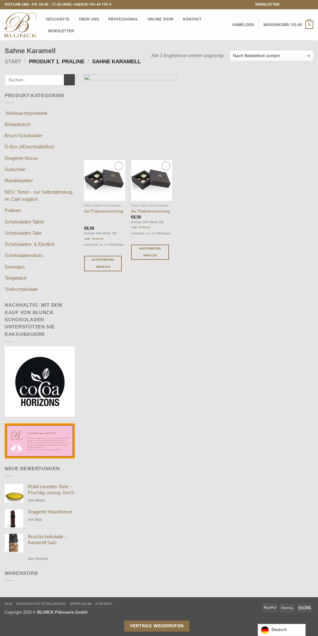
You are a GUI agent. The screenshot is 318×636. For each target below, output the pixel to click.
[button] (243, 24)
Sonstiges (15, 266)
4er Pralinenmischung (103, 211)
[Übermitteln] (69, 79)
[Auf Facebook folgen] (289, 4)
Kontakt (192, 19)
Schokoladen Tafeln (24, 221)
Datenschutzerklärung (41, 604)
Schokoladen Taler (23, 233)
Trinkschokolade (21, 289)
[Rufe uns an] (305, 4)
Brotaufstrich (17, 124)
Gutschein (15, 169)
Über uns (89, 19)
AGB (8, 604)
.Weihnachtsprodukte (26, 113)
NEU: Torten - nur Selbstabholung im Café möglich (38, 196)
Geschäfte (58, 19)
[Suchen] (226, 25)
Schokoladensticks (24, 255)
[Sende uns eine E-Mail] (300, 4)
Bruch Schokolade (23, 135)
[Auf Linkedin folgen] (310, 4)
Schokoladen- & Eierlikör (30, 244)
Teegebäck (16, 278)
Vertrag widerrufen (157, 625)
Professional (123, 19)
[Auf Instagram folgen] (294, 4)
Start (13, 62)
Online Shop (161, 19)
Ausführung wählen (103, 263)
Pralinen (13, 210)
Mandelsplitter (19, 180)
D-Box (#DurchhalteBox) (30, 146)
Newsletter (61, 31)
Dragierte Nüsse (21, 158)
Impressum (81, 604)
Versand (97, 238)
